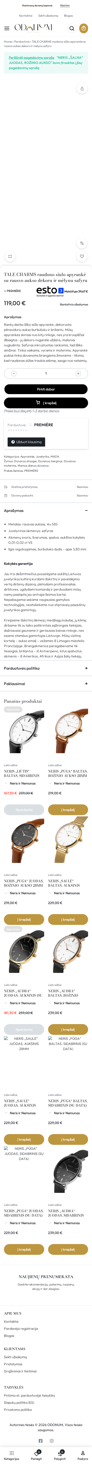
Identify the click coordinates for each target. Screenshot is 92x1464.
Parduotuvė (21, 41)
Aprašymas (12, 317)
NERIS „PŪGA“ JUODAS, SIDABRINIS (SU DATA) (23, 1213)
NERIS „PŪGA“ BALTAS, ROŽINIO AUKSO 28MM (67, 773)
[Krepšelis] (83, 28)
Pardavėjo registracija (21, 1329)
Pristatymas (13, 1364)
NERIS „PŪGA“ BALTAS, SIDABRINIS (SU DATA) (67, 1103)
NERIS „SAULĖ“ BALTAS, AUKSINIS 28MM (64, 885)
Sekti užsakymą (48, 15)
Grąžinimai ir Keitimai (20, 1371)
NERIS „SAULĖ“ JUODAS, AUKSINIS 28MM (20, 1105)
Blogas (68, 15)
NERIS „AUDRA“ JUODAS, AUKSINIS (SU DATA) (23, 995)
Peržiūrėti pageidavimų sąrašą (31, 57)
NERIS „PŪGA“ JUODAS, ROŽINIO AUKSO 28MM (23, 883)
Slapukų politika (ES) (19, 1403)
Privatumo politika (18, 1410)
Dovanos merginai (50, 461)
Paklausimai (14, 683)
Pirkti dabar (46, 389)
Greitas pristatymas (24, 486)
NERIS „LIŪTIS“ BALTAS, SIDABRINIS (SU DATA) (21, 776)
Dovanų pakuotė (22, 495)
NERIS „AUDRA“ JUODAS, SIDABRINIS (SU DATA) (66, 1215)
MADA (55, 456)
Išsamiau (65, 5)
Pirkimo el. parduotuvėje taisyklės (29, 1395)
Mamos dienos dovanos (33, 465)
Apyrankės (27, 456)
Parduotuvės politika (21, 668)
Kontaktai (25, 15)
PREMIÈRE (14, 291)
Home (8, 41)
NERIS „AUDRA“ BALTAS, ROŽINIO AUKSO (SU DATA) (63, 995)
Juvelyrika (42, 456)
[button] (82, 243)
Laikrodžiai (10, 765)
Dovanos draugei (25, 461)
